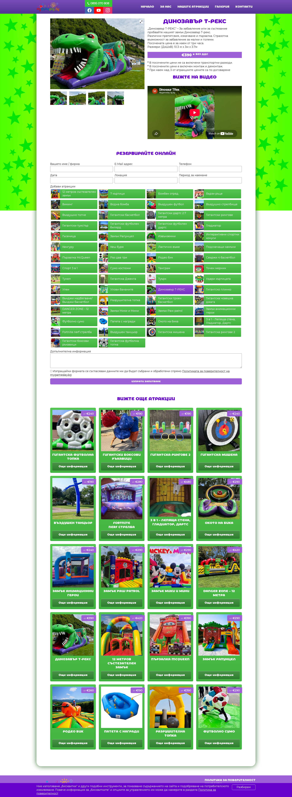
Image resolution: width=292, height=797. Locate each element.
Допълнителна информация (70, 351)
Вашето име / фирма (65, 164)
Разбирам (244, 787)
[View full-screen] (141, 22)
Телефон (185, 164)
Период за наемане (193, 175)
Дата (53, 175)
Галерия (222, 6)
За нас (165, 6)
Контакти (243, 6)
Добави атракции (62, 186)
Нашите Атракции (193, 6)
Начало (147, 6)
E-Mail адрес (124, 164)
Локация (121, 175)
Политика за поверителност (230, 780)
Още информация (73, 466)
